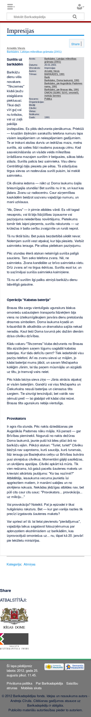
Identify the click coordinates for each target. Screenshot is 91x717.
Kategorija (14, 564)
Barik (47, 77)
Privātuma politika (19, 683)
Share (75, 44)
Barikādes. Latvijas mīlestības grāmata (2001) (34, 51)
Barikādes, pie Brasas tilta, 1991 (61, 89)
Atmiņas (30, 564)
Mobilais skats (31, 687)
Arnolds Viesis (16, 48)
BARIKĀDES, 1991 (54, 74)
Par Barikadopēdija (49, 683)
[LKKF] (14, 640)
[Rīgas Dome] (14, 617)
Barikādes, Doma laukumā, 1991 (61, 80)
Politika (48, 98)
